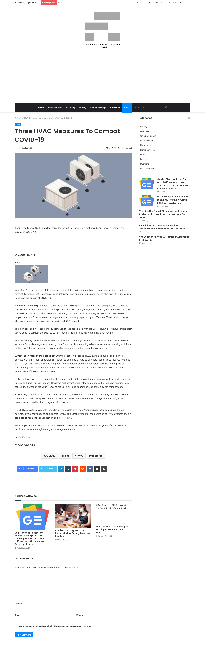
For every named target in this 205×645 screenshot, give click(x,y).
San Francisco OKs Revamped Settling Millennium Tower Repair (112, 529)
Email (18, 615)
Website (79, 615)
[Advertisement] (102, 76)
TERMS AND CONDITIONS (158, 2)
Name (18, 604)
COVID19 (50, 455)
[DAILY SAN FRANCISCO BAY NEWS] (102, 30)
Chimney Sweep (98, 107)
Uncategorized (147, 168)
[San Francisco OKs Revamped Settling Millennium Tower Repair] (114, 514)
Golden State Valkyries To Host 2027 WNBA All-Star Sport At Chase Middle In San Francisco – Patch (173, 184)
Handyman (115, 107)
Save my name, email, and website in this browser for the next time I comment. (55, 626)
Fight (66, 455)
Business (144, 131)
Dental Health (147, 140)
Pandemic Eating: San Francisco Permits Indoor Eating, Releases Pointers (72, 533)
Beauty (143, 126)
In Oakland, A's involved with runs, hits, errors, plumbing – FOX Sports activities (173, 199)
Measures (96, 455)
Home (41, 107)
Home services (55, 107)
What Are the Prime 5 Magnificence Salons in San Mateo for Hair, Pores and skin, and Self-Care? (163, 214)
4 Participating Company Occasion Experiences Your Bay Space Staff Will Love (162, 227)
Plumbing (70, 107)
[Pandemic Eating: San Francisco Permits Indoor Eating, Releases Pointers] (73, 516)
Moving (82, 107)
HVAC (127, 107)
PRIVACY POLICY (181, 2)
